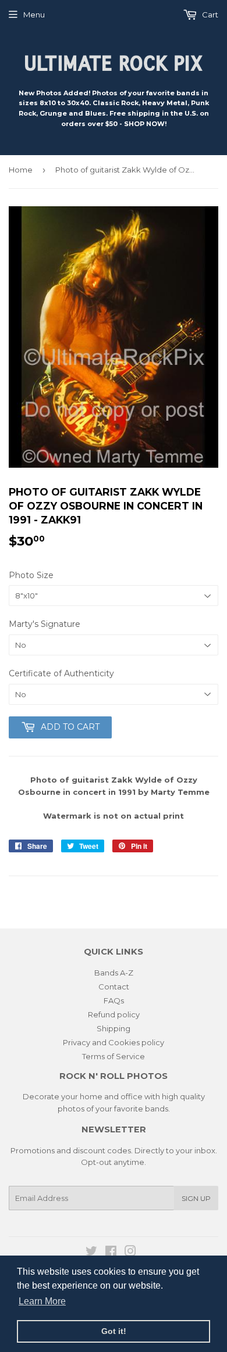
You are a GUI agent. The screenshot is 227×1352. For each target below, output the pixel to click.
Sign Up (196, 1198)
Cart (209, 14)
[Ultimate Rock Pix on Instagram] (130, 1252)
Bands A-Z (113, 972)
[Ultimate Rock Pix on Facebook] (111, 1252)
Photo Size (31, 575)
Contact (113, 986)
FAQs (114, 1000)
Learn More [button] (42, 1301)
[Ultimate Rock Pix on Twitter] (91, 1252)
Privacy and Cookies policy (113, 1042)
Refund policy (114, 1014)
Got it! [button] (113, 1331)
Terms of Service (113, 1056)
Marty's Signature (44, 624)
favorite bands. (142, 1108)
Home (21, 169)
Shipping (113, 1028)
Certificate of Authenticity (61, 673)
